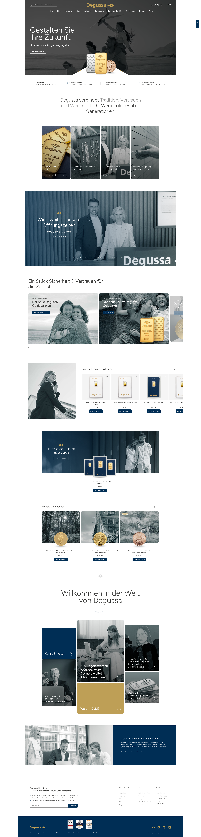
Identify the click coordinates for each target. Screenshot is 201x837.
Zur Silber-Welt (60, 175)
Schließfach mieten (58, 237)
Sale (78, 11)
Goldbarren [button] (115, 258)
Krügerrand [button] (88, 258)
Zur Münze (178, 313)
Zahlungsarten (142, 799)
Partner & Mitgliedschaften (145, 802)
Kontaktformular (160, 793)
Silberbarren (122, 799)
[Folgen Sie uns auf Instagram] (164, 827)
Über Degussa (130, 11)
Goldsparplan (99, 11)
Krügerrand (122, 805)
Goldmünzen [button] (136, 258)
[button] (161, 4)
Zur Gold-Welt (49, 175)
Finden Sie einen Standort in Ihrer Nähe (132, 752)
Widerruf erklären (142, 805)
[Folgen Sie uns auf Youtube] (153, 827)
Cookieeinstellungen (35, 833)
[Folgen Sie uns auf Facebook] (158, 827)
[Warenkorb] (157, 4)
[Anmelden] (151, 4)
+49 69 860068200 (161, 799)
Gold (51, 11)
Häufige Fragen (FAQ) (144, 793)
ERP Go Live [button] (66, 258)
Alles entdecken (99, 612)
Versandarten (141, 796)
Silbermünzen (123, 802)
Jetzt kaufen (107, 312)
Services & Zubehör (115, 11)
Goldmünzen (122, 793)
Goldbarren (122, 796)
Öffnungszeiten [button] (77, 258)
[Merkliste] (154, 4)
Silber (59, 11)
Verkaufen (87, 11)
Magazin (142, 11)
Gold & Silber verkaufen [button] (102, 258)
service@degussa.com (162, 796)
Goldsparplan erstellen (37, 51)
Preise (151, 11)
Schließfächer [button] (125, 258)
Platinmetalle (69, 11)
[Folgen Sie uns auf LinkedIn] (169, 827)
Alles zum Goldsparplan (40, 312)
